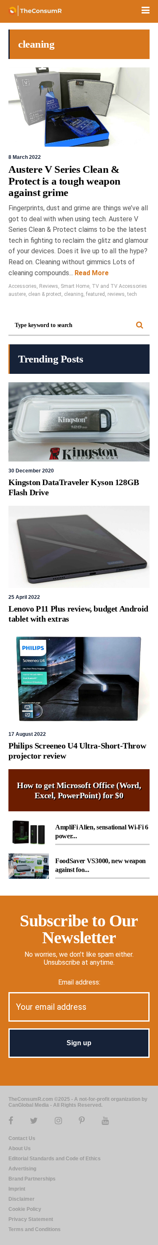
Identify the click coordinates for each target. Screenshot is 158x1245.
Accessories (22, 286)
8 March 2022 (24, 157)
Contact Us (21, 1138)
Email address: (79, 982)
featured (95, 294)
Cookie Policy (24, 1209)
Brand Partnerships (32, 1179)
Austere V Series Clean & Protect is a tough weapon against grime (64, 181)
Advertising (22, 1169)
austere (17, 294)
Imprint (16, 1189)
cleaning (73, 294)
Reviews (48, 286)
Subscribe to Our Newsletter (79, 929)
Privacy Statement (30, 1219)
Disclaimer (21, 1199)
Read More (91, 273)
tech (132, 294)
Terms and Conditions (34, 1229)
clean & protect (45, 294)
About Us (19, 1148)
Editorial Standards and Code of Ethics (54, 1159)
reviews (116, 294)
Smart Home (75, 286)
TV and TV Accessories (119, 286)
